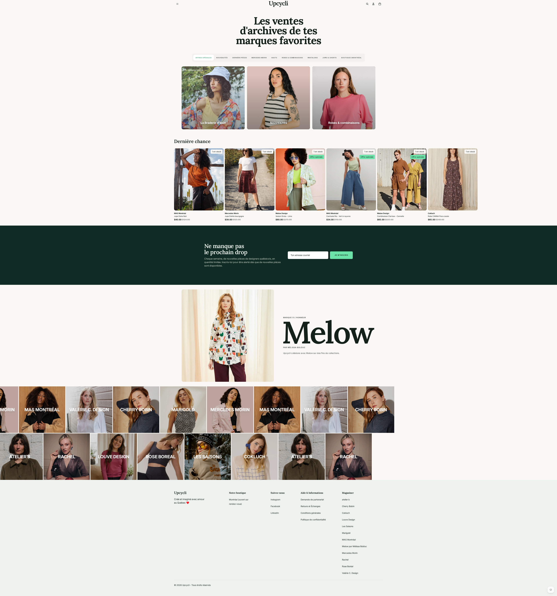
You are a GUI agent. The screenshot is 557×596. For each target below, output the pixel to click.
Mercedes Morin (259, 57)
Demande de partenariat (312, 499)
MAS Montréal (349, 539)
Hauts (274, 57)
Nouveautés (222, 57)
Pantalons (313, 57)
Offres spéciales (204, 57)
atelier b (346, 499)
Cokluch (346, 513)
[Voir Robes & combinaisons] (343, 97)
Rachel (345, 559)
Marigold (346, 533)
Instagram (275, 499)
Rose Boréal (347, 566)
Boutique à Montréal (351, 57)
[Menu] (177, 4)
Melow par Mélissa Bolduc (354, 546)
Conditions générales (311, 513)
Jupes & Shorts (329, 57)
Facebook (275, 506)
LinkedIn (275, 513)
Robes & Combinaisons (292, 57)
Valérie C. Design (350, 573)
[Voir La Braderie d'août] (213, 97)
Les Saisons (347, 526)
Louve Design (348, 519)
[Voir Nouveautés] (278, 97)
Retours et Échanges (310, 506)
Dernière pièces (239, 57)
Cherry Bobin (348, 506)
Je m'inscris (341, 255)
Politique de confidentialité (313, 519)
